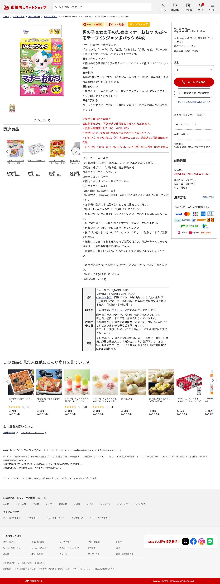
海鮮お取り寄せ (38, 542)
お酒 (118, 547)
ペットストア (104, 297)
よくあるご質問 (25, 563)
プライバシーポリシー (82, 569)
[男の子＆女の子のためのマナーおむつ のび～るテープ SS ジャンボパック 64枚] (12, 108)
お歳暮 (77, 504)
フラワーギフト (94, 553)
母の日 (6, 504)
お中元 (49, 504)
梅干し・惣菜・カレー (13, 547)
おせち (90, 504)
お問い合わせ (40, 563)
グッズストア (77, 517)
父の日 (36, 504)
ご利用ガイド (9, 563)
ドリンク (92, 547)
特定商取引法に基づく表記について (54, 569)
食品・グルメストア (55, 517)
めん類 (6, 553)
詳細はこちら (208, 197)
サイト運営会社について (24, 569)
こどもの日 (21, 504)
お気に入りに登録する (196, 93)
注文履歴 (175, 9)
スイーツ (63, 553)
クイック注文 (187, 9)
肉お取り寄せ (65, 542)
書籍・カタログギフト (125, 553)
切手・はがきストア (12, 517)
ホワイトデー (142, 504)
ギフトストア (33, 517)
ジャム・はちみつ (39, 547)
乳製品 (119, 542)
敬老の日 (63, 504)
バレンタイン (123, 504)
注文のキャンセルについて (32, 432)
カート (201, 9)
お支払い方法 (9, 432)
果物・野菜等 (94, 542)
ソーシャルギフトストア (100, 517)
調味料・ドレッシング (69, 547)
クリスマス (105, 504)
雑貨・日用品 (37, 553)
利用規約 (7, 569)
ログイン (163, 9)
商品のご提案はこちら (105, 569)
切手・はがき (9, 542)
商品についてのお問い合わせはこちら (194, 102)
